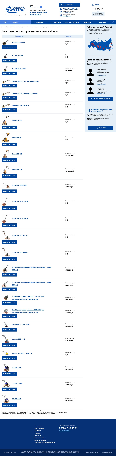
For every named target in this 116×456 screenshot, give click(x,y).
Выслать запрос (68, 4)
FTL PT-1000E (17, 383)
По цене (68, 36)
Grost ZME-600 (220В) (20, 235)
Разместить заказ (9, 47)
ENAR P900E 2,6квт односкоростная (25, 93)
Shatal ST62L (17, 120)
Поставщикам (56, 22)
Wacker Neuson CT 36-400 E (22, 353)
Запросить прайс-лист (70, 8)
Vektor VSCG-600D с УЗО (21, 325)
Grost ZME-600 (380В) (20, 252)
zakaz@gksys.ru (67, 12)
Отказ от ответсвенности (107, 452)
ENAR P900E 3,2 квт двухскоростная (25, 81)
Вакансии (87, 22)
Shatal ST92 (16, 137)
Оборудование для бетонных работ (37, 27)
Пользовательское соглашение (45, 442)
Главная (4, 27)
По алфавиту (19, 36)
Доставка (38, 431)
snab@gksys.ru (101, 93)
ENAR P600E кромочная (20, 105)
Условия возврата (40, 438)
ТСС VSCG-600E (17, 55)
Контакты (102, 22)
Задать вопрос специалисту (100, 99)
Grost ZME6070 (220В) (20, 201)
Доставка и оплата (72, 22)
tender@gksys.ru (67, 16)
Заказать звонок (35, 15)
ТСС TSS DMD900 (18, 42)
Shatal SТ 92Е (17, 154)
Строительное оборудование (19, 27)
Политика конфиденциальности (92, 452)
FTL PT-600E (16, 368)
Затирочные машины (52, 27)
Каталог (15, 22)
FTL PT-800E (16, 399)
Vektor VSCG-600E (18, 339)
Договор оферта (40, 440)
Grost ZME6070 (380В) (20, 218)
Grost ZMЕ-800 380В (19, 185)
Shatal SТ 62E (17, 169)
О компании (38, 22)
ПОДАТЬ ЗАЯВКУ (100, 128)
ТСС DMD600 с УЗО (19, 69)
